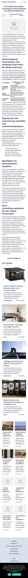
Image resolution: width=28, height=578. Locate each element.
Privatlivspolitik (16, 574)
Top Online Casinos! (7, 193)
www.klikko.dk (15, 553)
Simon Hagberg (8, 300)
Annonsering (14, 561)
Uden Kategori (21, 14)
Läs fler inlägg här (14, 258)
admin (5, 337)
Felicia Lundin (7, 376)
